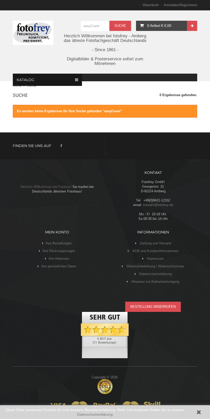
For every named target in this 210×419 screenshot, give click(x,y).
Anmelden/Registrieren (180, 5)
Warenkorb (151, 5)
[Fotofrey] (33, 33)
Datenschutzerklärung (95, 414)
